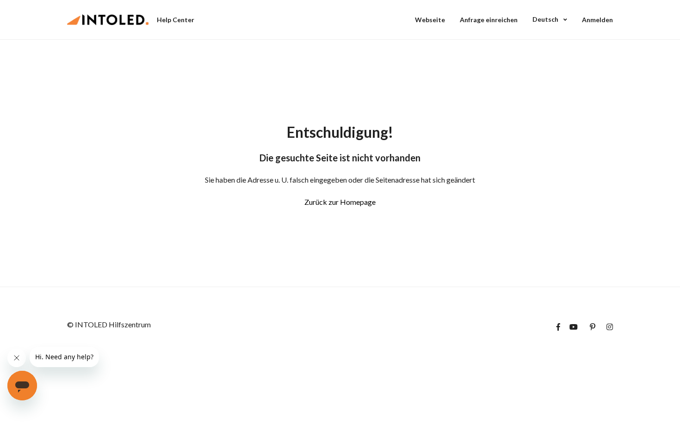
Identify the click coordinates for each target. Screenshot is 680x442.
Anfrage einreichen (489, 20)
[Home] (107, 19)
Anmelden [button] (597, 20)
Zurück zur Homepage (340, 201)
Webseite (430, 20)
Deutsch (546, 19)
